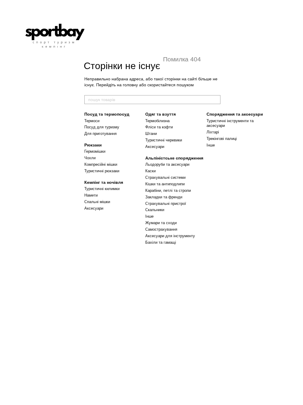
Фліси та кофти (159, 127)
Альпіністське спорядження (174, 158)
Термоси (91, 121)
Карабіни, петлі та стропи (168, 190)
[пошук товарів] (215, 99)
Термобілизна (157, 121)
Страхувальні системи (165, 177)
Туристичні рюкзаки (101, 171)
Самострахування (161, 229)
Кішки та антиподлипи (165, 184)
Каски (150, 171)
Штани (151, 133)
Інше (149, 216)
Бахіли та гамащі (160, 242)
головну (130, 84)
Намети (91, 195)
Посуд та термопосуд (106, 114)
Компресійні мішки (100, 164)
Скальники (154, 210)
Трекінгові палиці (222, 138)
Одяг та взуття (160, 114)
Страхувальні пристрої (165, 203)
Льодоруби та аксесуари (167, 164)
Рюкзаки (93, 145)
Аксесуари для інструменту (170, 236)
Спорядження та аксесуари (235, 114)
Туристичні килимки (102, 188)
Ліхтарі (213, 132)
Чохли (90, 158)
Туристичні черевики (163, 140)
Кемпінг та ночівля (103, 182)
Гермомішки (94, 151)
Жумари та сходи (161, 223)
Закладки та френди (163, 197)
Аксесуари (93, 208)
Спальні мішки (97, 202)
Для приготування (100, 133)
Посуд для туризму (101, 127)
